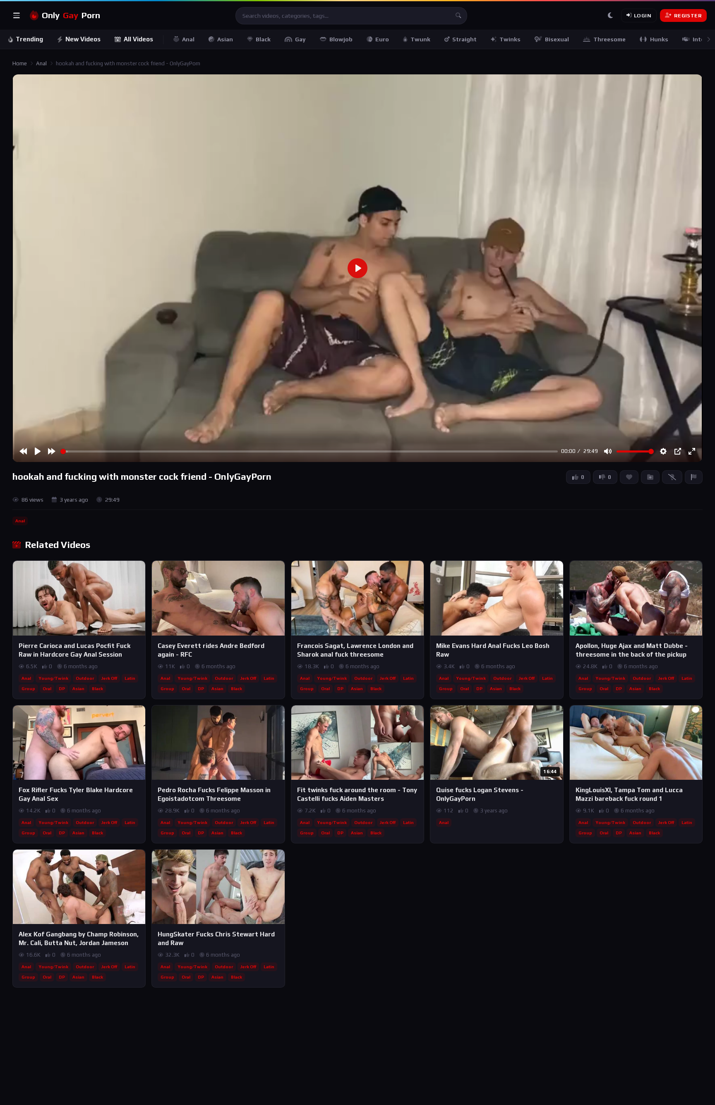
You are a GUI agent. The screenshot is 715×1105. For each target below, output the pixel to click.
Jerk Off (109, 678)
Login (642, 15)
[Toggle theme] (610, 15)
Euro (382, 39)
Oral (47, 688)
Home (19, 63)
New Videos (83, 39)
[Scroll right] (708, 39)
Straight (464, 39)
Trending (29, 39)
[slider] (309, 451)
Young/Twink (53, 678)
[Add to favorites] (138, 570)
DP (62, 688)
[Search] (458, 16)
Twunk (420, 39)
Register (688, 15)
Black (263, 39)
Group (28, 688)
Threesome (609, 39)
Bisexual (557, 39)
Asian (225, 39)
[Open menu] (16, 15)
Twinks (510, 39)
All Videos (138, 39)
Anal (188, 39)
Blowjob (341, 39)
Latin (130, 678)
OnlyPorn (71, 15)
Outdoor (85, 678)
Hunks (659, 39)
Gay (300, 39)
